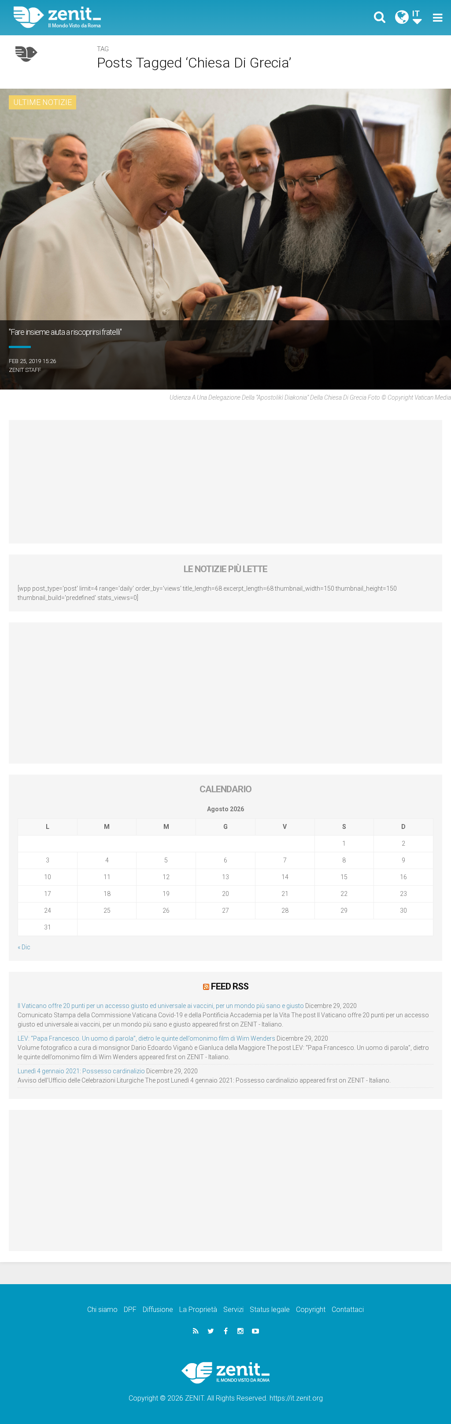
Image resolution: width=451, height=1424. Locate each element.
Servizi (233, 1309)
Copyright (310, 1309)
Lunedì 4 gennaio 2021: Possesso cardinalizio (81, 1071)
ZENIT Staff (25, 370)
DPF (130, 1309)
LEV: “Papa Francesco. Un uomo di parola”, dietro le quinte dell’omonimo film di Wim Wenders (146, 1038)
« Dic (24, 947)
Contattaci (348, 1309)
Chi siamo (102, 1309)
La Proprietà (198, 1309)
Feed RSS (229, 986)
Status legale (270, 1309)
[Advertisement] (225, 481)
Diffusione (158, 1309)
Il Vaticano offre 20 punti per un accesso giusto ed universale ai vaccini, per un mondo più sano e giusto (161, 1005)
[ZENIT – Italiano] (126, 17)
